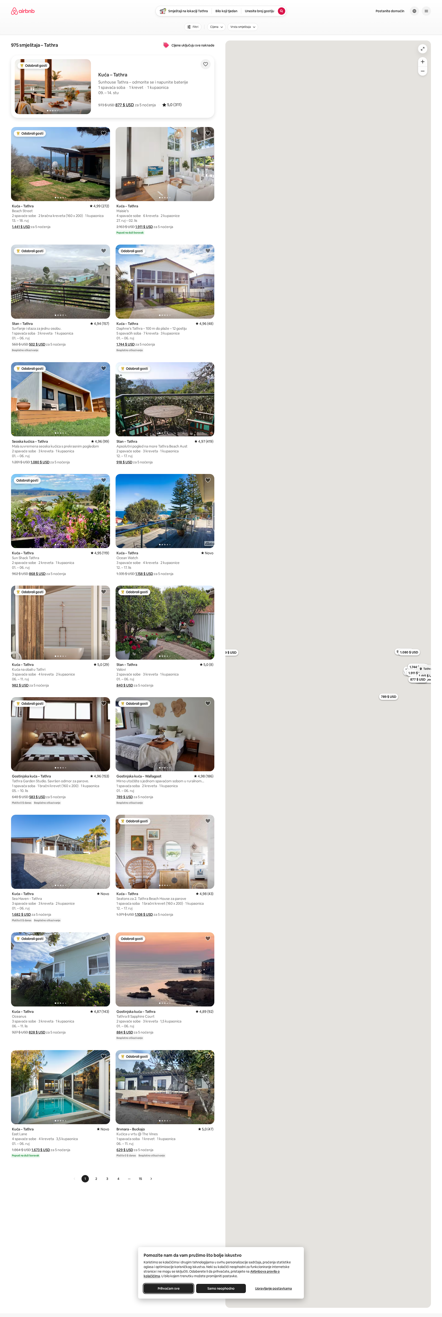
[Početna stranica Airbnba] (23, 11)
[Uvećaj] (422, 61)
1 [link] (85, 1179)
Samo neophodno (221, 1288)
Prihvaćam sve (169, 1288)
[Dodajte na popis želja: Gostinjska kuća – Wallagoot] (208, 703)
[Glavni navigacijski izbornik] (426, 11)
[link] (74, 1178)
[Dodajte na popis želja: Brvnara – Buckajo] (208, 1056)
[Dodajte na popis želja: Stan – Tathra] (103, 250)
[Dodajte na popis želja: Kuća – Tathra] (103, 133)
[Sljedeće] (151, 1178)
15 (140, 1179)
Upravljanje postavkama (273, 1288)
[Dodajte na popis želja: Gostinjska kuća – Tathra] (103, 703)
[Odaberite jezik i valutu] (414, 11)
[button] (124, 104)
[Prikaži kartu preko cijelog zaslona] (422, 48)
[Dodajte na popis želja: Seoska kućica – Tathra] (103, 368)
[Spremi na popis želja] (206, 64)
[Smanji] (422, 71)
